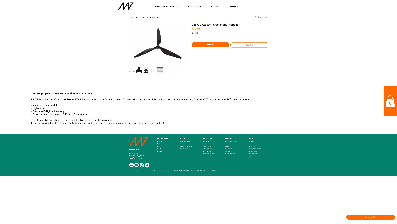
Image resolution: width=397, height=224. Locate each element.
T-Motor (64, 123)
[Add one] (202, 37)
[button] (390, 101)
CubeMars (77, 123)
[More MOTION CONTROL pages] (179, 6)
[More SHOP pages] (237, 6)
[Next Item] (183, 44)
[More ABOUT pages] (220, 6)
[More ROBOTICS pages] (202, 6)
